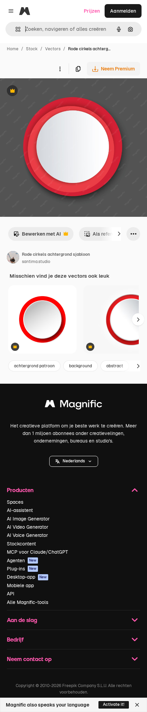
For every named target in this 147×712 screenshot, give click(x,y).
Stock (32, 49)
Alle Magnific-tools (27, 602)
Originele (45, 91)
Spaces (15, 502)
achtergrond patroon (34, 366)
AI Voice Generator (27, 535)
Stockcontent (21, 544)
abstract (114, 366)
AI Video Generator (27, 527)
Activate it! (113, 704)
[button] (73, 461)
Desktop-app (27, 577)
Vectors (53, 49)
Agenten (22, 560)
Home (12, 49)
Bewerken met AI (37, 236)
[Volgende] (119, 234)
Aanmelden (123, 11)
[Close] (137, 705)
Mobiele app (20, 585)
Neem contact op (29, 658)
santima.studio (36, 261)
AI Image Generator (28, 519)
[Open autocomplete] (15, 29)
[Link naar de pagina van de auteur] (13, 258)
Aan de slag (22, 619)
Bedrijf (15, 639)
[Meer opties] (60, 69)
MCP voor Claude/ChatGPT (37, 552)
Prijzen (92, 11)
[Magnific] (73, 405)
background (80, 366)
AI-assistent (20, 510)
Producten (20, 489)
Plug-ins (22, 569)
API (10, 594)
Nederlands (74, 461)
